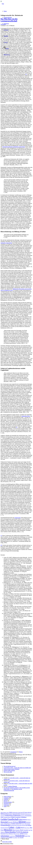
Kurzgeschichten (8, 802)
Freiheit (13, 817)
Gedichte (6, 799)
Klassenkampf (27, 823)
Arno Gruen (20, 812)
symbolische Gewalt (4, 837)
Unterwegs (6, 805)
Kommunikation (5, 825)
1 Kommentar (13, 752)
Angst (8, 812)
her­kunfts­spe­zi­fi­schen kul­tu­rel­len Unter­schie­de (13, 146)
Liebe (18, 827)
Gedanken (6, 798)
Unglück (10, 837)
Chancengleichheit (16, 813)
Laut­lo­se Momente (12, 786)
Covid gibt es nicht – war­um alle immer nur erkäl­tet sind (17, 767)
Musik (21, 830)
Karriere (23, 823)
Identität (22, 822)
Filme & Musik (7, 796)
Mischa (21, 752)
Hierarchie (10, 822)
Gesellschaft (12, 819)
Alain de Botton (3, 812)
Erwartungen (28, 815)
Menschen (8, 830)
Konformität (19, 825)
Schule (22, 833)
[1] (26, 74)
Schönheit (25, 833)
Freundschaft (17, 817)
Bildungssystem (8, 813)
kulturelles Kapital (4, 827)
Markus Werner (27, 827)
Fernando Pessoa (7, 817)
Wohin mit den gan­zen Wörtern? (11, 769)
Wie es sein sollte (8, 772)
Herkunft (29, 819)
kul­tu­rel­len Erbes (26, 416)
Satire (14, 833)
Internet (5, 800)
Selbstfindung (5, 836)
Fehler (2, 817)
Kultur (29, 825)
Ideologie (28, 822)
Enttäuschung (9, 815)
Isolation (2, 823)
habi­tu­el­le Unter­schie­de (6, 243)
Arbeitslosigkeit (15, 812)
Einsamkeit (3, 815)
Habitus (25, 819)
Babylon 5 (30, 812)
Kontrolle (23, 825)
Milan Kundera (16, 830)
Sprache (26, 836)
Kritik (26, 825)
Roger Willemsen (9, 833)
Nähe (29, 830)
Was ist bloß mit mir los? (10, 766)
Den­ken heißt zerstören (9, 770)
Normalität (25, 830)
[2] (16, 427)
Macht (22, 827)
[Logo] (2, 3)
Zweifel (21, 837)
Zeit (19, 837)
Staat (29, 836)
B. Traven (25, 812)
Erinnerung (23, 815)
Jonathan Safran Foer (16, 823)
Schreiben (18, 833)
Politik (18, 832)
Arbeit (10, 812)
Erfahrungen (17, 815)
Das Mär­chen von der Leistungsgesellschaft (9, 20)
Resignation (3, 833)
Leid (15, 827)
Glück (21, 819)
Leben (11, 827)
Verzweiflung (15, 837)
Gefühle (4, 819)
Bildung (3, 814)
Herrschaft (4, 822)
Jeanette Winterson (7, 823)
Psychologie (24, 832)
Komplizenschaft (14, 825)
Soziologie (3, 24)
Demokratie (23, 813)
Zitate (5, 806)
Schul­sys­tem (18, 517)
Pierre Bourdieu (10, 832)
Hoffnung (15, 822)
